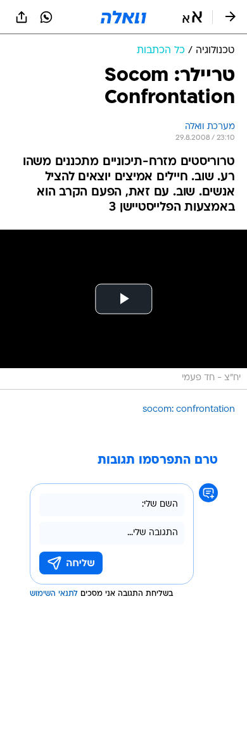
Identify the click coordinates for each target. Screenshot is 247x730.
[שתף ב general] (21, 17)
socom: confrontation (188, 409)
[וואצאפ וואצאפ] (46, 17)
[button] (192, 17)
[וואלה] (123, 17)
